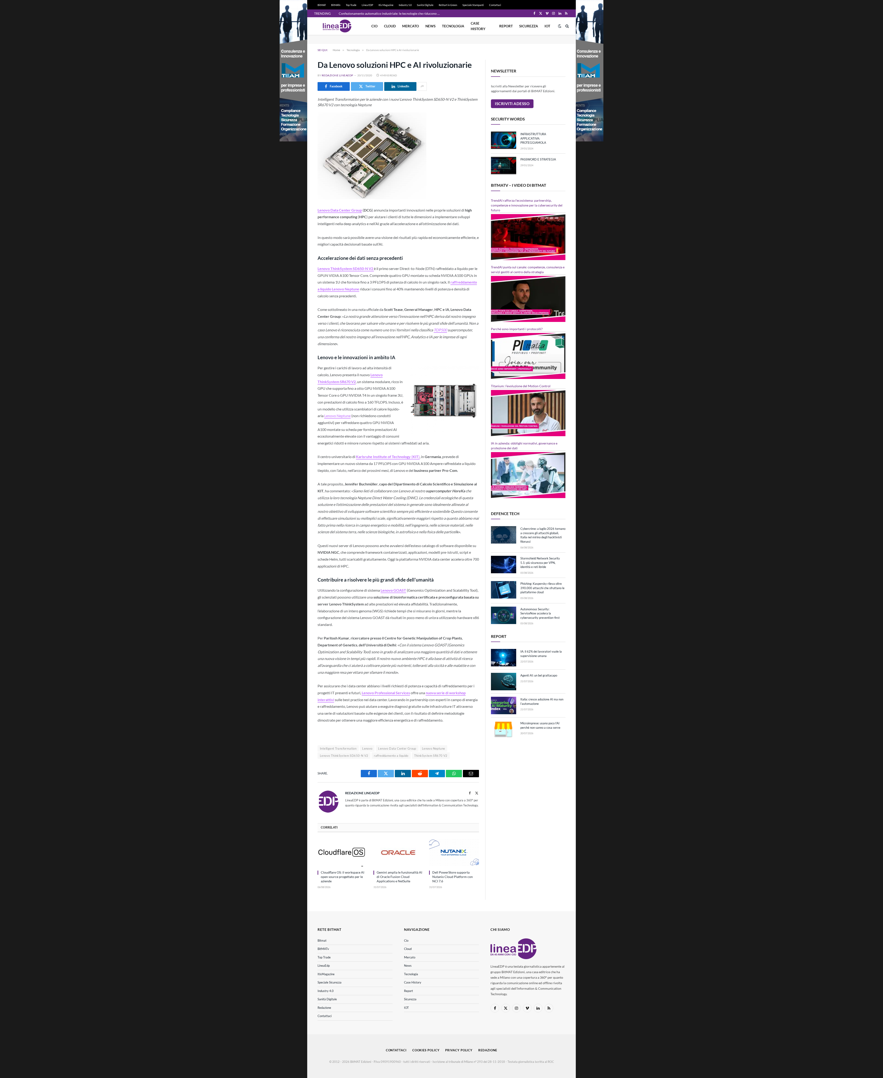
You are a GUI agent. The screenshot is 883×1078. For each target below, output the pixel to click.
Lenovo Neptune (337, 415)
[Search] (567, 26)
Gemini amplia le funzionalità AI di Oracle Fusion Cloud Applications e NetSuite (399, 876)
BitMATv (336, 4)
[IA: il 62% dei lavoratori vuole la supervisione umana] (503, 657)
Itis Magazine (385, 4)
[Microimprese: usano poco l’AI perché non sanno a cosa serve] (503, 729)
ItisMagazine (326, 974)
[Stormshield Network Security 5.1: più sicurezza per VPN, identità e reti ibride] (503, 564)
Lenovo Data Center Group (397, 748)
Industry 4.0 (326, 991)
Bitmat (322, 940)
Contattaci (495, 4)
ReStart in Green (448, 4)
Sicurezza (528, 26)
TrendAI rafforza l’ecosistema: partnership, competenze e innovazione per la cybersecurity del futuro (526, 205)
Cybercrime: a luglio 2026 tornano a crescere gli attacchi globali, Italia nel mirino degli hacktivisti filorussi (542, 535)
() (388, 456)
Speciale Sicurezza (329, 982)
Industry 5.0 (405, 4)
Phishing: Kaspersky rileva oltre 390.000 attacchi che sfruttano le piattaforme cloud (542, 588)
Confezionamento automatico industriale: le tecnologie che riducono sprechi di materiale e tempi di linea (390, 13)
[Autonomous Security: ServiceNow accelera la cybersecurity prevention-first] (503, 615)
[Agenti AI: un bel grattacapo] (503, 681)
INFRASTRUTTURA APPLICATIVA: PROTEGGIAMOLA (533, 138)
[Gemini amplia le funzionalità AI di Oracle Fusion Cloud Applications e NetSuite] (398, 853)
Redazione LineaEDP (337, 75)
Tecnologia (453, 26)
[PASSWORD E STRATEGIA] (503, 165)
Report (506, 26)
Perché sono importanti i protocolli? (517, 329)
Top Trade (351, 4)
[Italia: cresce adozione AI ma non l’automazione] (503, 705)
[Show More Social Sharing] (422, 86)
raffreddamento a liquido (391, 755)
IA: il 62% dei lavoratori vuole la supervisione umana (541, 654)
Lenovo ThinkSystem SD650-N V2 (344, 755)
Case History (478, 26)
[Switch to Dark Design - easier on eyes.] (559, 26)
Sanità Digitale (425, 4)
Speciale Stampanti (473, 4)
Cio (374, 26)
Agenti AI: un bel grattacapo (538, 675)
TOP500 (440, 330)
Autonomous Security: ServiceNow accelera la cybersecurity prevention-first (540, 613)
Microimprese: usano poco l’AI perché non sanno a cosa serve (540, 725)
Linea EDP (367, 4)
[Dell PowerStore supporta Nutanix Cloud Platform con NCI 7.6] (454, 853)
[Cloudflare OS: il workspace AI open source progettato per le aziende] (342, 853)
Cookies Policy (426, 1050)
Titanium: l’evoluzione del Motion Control (520, 386)
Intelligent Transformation (338, 748)
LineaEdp (324, 965)
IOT (547, 26)
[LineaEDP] (337, 26)
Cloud (390, 26)
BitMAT (322, 4)
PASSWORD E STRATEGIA (538, 159)
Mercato (410, 26)
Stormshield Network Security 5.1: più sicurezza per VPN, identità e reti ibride (540, 562)
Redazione (324, 1007)
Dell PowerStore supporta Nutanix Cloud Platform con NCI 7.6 (452, 876)
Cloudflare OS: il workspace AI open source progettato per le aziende (342, 876)
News (430, 26)
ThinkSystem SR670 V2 (430, 755)
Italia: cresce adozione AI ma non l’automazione (541, 701)
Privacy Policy (459, 1050)
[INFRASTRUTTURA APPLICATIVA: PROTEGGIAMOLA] (503, 140)
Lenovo (367, 748)
